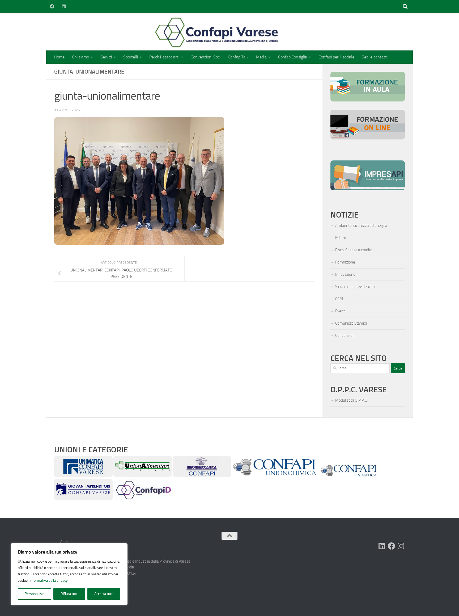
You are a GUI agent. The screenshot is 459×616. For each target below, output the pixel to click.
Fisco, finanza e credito (353, 250)
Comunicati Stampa (351, 323)
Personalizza (34, 594)
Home (59, 57)
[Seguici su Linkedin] (382, 546)
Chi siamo (80, 57)
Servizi (106, 57)
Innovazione (345, 274)
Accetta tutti (103, 594)
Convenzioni (345, 335)
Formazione (345, 262)
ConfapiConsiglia (292, 57)
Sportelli (130, 57)
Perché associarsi (164, 57)
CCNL (339, 298)
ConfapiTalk (238, 57)
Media (261, 57)
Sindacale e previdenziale (355, 286)
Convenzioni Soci (205, 57)
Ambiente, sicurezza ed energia (361, 225)
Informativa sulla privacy (48, 580)
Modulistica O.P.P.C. (351, 400)
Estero (340, 237)
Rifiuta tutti (69, 594)
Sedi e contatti (375, 57)
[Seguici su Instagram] (401, 546)
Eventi (340, 311)
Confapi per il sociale (336, 57)
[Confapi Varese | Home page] (164, 32)
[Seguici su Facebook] (391, 546)
